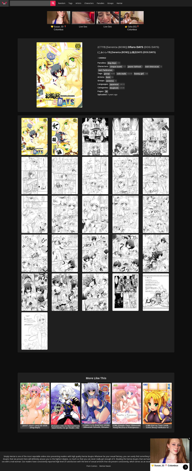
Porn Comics (91, 466)
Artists (78, 3)
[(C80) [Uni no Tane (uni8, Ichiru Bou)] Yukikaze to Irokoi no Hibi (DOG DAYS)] (157, 403)
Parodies (100, 3)
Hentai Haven (105, 466)
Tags (70, 3)
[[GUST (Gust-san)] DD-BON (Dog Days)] (35, 403)
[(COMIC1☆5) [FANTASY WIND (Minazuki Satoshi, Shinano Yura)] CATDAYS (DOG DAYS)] (96, 403)
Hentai (119, 3)
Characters (89, 3)
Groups (110, 3)
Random (61, 3)
